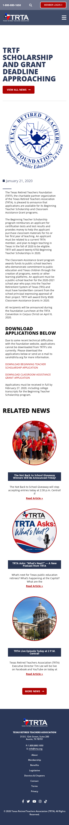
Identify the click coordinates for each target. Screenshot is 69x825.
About (34, 754)
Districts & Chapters (34, 775)
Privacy (34, 791)
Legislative (34, 770)
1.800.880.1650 (35, 745)
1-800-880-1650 (12, 5)
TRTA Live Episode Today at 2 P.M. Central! (34, 652)
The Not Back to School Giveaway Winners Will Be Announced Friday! (34, 476)
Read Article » (34, 498)
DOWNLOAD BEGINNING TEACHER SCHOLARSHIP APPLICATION (25, 365)
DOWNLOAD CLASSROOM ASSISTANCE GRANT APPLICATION (28, 376)
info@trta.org (35, 748)
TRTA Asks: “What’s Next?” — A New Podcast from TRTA (34, 564)
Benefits (34, 765)
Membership (34, 759)
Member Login (52, 4)
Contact (34, 780)
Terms (34, 786)
